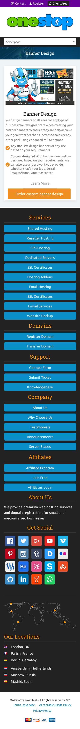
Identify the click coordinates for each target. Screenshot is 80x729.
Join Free (40, 478)
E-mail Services (40, 306)
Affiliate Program (40, 468)
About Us (40, 408)
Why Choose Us (40, 417)
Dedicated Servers (40, 258)
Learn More (40, 183)
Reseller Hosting (40, 238)
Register (38, 3)
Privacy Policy (42, 710)
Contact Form (40, 368)
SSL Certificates (40, 267)
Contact (20, 3)
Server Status (40, 446)
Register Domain (40, 336)
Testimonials (40, 427)
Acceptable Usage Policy (55, 704)
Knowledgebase (40, 387)
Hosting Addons (40, 277)
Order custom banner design (39, 194)
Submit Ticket (40, 377)
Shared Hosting (40, 228)
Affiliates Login (40, 487)
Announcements (40, 437)
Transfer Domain (40, 346)
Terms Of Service (24, 704)
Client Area (60, 3)
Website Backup (40, 316)
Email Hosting (40, 287)
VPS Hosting (40, 248)
